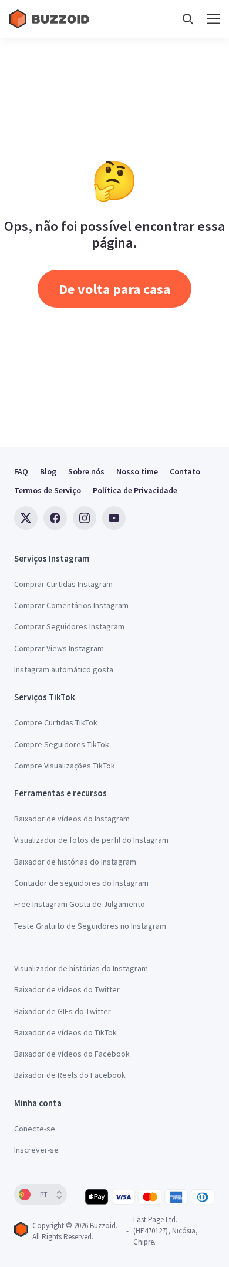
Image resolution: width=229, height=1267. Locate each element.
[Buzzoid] (50, 18)
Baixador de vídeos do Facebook (72, 1053)
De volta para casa (114, 289)
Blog (48, 471)
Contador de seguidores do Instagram (81, 882)
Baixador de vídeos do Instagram (72, 818)
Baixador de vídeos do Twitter (67, 989)
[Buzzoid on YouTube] (114, 518)
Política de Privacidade (135, 490)
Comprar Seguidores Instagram (69, 626)
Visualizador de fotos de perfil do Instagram (91, 839)
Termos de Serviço (47, 490)
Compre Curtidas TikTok (55, 722)
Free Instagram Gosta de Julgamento (79, 904)
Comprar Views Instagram (59, 648)
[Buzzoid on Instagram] (84, 518)
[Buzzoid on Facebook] (55, 518)
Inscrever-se (36, 1149)
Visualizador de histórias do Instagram (81, 968)
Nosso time (137, 471)
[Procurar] (188, 19)
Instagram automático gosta (63, 669)
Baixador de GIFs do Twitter (62, 1011)
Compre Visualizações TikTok (64, 765)
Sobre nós (86, 471)
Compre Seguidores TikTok (61, 744)
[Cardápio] (213, 19)
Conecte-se (34, 1128)
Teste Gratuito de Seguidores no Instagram (90, 925)
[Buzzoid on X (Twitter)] (26, 518)
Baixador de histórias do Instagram (75, 861)
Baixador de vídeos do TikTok (65, 1032)
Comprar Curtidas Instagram (63, 584)
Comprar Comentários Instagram (71, 605)
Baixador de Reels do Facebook (70, 1075)
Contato (185, 471)
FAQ (21, 471)
